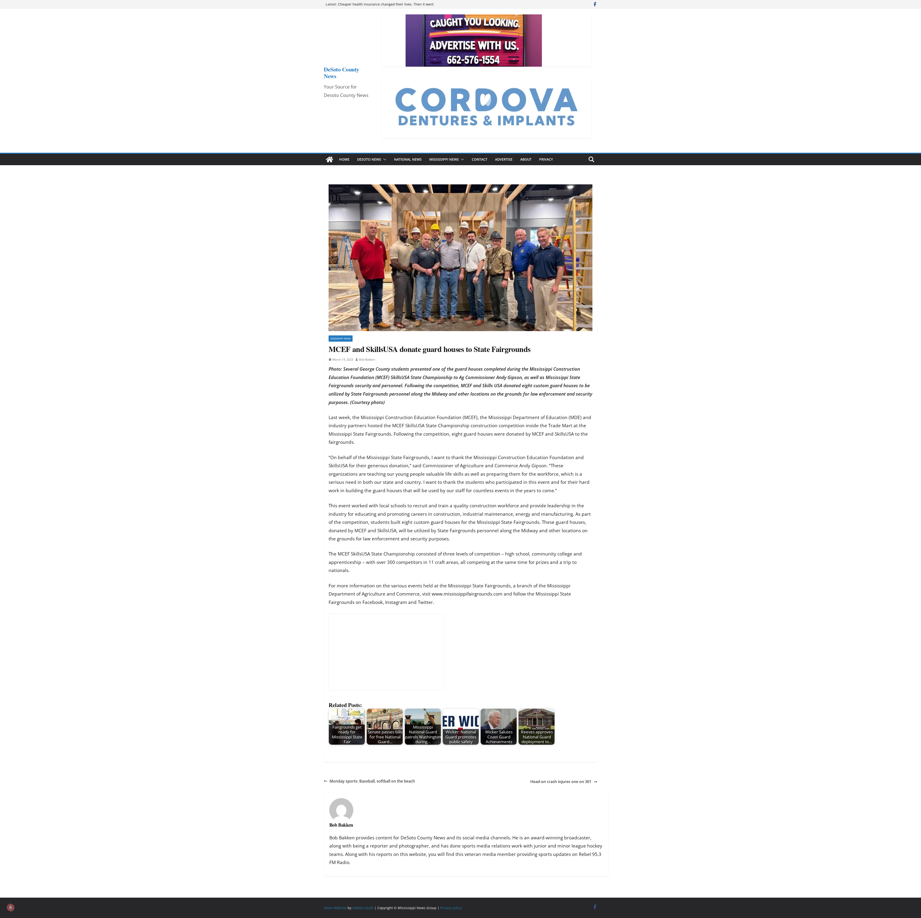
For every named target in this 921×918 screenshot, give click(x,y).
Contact (479, 159)
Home (344, 159)
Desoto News (369, 159)
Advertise (504, 159)
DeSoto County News (341, 72)
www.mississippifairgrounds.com (467, 594)
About (525, 159)
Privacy (546, 159)
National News (408, 159)
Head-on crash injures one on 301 (560, 781)
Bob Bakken (367, 359)
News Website (335, 908)
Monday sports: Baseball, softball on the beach (372, 781)
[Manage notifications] (10, 907)
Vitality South (362, 908)
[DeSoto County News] (329, 159)
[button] (383, 159)
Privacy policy (451, 908)
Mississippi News (444, 159)
